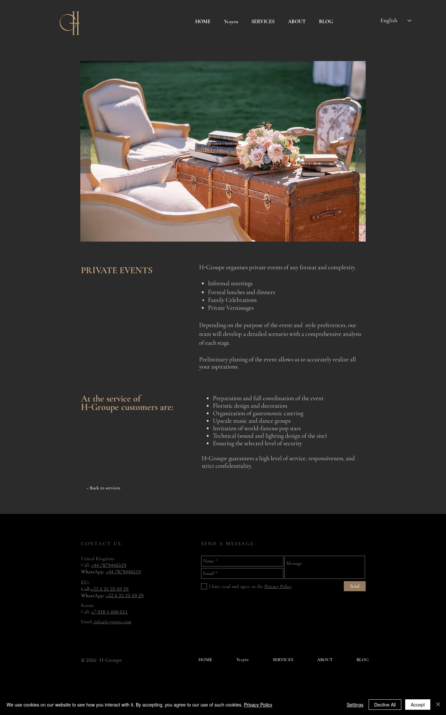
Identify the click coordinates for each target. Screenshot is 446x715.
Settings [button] (355, 704)
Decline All (385, 704)
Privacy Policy (258, 704)
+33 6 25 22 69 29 (110, 588)
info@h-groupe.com (112, 622)
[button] (223, 151)
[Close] (438, 704)
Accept (418, 704)
